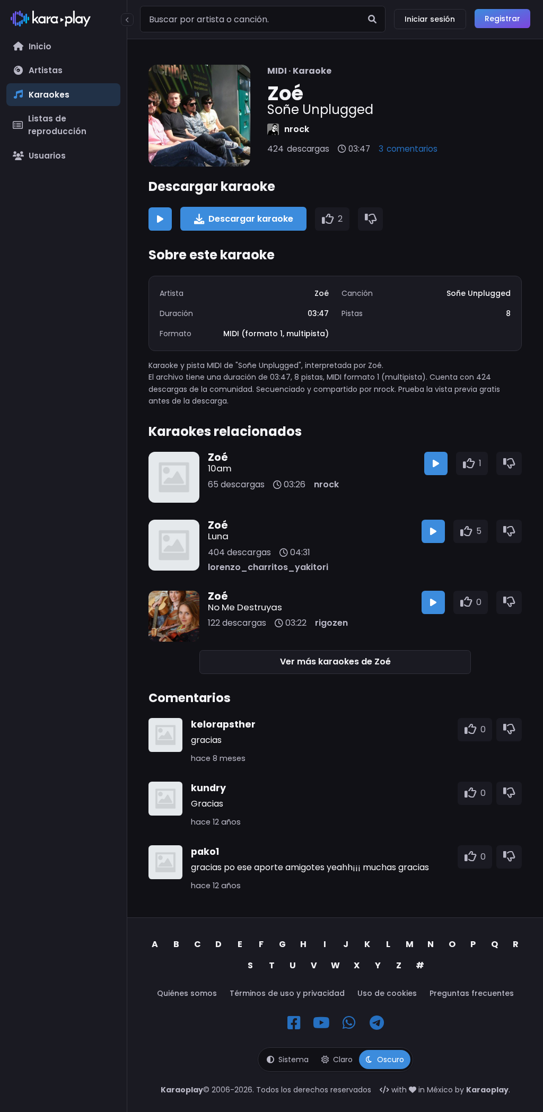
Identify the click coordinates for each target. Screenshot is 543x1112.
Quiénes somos (187, 993)
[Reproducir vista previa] (160, 219)
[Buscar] (372, 19)
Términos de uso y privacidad (287, 993)
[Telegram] (376, 1023)
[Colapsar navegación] (127, 19)
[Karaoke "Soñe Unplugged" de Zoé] (199, 116)
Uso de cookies (387, 993)
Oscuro (390, 1059)
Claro (343, 1059)
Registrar (502, 18)
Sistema (293, 1059)
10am (220, 468)
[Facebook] (293, 1023)
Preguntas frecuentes (472, 993)
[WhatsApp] (349, 1023)
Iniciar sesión (430, 19)
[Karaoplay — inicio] (63, 20)
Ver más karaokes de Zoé (335, 661)
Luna (218, 536)
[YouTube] (321, 1023)
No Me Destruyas (245, 607)
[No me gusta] (370, 219)
